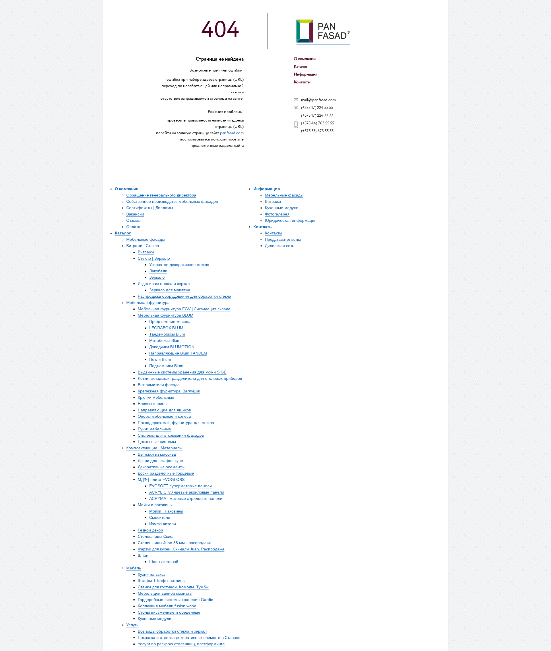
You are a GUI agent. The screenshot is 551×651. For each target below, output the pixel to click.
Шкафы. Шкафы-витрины (161, 580)
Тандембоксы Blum (167, 334)
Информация (305, 74)
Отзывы (133, 220)
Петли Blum (160, 359)
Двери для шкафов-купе (160, 460)
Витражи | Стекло (142, 245)
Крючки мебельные (156, 397)
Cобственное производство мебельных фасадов (172, 201)
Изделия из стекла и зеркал (164, 283)
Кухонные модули (154, 618)
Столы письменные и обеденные (169, 612)
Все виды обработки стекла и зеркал (172, 631)
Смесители (159, 517)
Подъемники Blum (166, 365)
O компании (305, 59)
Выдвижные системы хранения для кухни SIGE (182, 372)
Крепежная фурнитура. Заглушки (169, 391)
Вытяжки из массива (157, 454)
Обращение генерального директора (161, 195)
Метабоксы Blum (165, 340)
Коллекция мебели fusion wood (167, 606)
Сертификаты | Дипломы (149, 207)
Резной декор (150, 530)
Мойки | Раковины (166, 511)
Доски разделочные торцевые (166, 473)
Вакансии (135, 214)
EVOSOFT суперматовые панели (180, 486)
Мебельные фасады (145, 239)
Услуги (132, 625)
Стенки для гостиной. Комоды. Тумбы (173, 587)
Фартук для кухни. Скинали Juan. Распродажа (181, 549)
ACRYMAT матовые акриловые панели (185, 498)
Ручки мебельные (154, 429)
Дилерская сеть (279, 245)
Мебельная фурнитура (148, 302)
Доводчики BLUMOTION (171, 346)
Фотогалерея (277, 214)
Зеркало (157, 277)
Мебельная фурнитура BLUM (165, 315)
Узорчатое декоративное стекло (179, 264)
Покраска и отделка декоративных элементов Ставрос (189, 637)
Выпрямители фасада (159, 384)
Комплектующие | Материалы (154, 448)
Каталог (300, 67)
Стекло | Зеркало (154, 258)
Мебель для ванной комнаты (165, 593)
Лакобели (158, 271)
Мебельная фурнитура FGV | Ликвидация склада (184, 309)
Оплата (133, 226)
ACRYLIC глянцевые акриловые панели (186, 492)
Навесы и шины (152, 403)
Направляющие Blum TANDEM (178, 353)
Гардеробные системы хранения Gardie (175, 599)
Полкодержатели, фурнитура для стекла (176, 422)
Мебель (133, 568)
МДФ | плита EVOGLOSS (161, 479)
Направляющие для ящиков (164, 410)
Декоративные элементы (161, 467)
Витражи (146, 252)
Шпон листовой (163, 561)
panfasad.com (232, 133)
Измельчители (162, 523)
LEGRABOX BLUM (166, 327)
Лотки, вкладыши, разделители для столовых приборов (190, 378)
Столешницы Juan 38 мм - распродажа (175, 542)
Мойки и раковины (155, 504)
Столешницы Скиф (156, 536)
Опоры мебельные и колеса (164, 416)
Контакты (302, 82)
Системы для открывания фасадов (171, 435)
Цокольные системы (157, 441)
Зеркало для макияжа (169, 290)
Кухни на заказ (151, 574)
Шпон (143, 555)
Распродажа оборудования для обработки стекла (184, 296)
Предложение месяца (170, 321)
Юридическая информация (291, 220)
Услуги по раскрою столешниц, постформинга (181, 644)
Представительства (283, 239)
